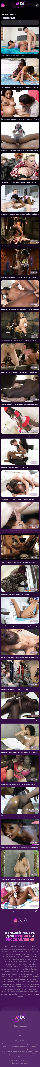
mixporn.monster (24, 1060)
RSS (20, 1030)
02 (20, 920)
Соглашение (20, 1040)
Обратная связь (20, 1026)
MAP (20, 1035)
